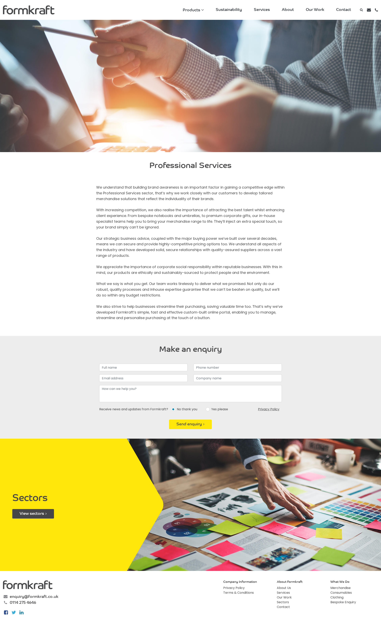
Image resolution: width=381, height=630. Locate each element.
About (288, 10)
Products (191, 10)
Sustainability (229, 10)
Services (262, 10)
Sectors (283, 602)
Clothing (336, 597)
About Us (284, 588)
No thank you (187, 409)
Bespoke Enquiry (343, 602)
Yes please (219, 409)
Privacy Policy (268, 409)
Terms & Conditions (238, 592)
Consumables (341, 592)
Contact (343, 10)
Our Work (315, 10)
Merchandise (340, 588)
